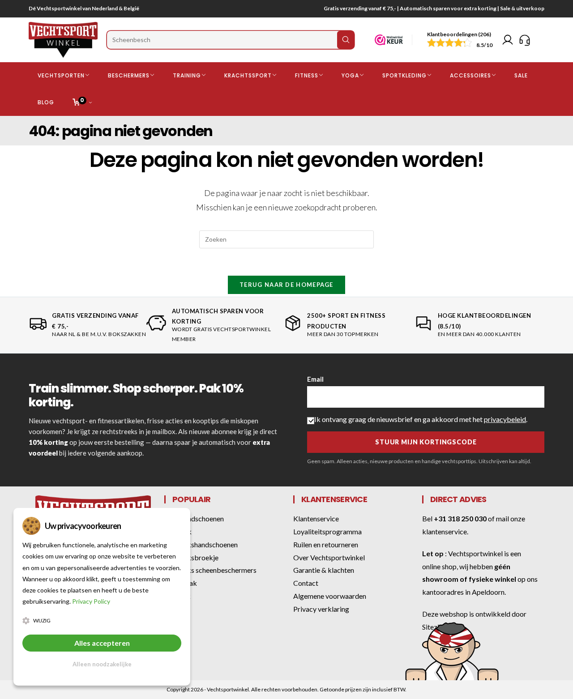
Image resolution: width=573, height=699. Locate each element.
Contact (305, 583)
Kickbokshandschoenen (201, 544)
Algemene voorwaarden (329, 596)
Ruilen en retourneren (325, 544)
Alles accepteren (102, 643)
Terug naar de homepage (286, 284)
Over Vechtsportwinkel (329, 557)
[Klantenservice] (524, 40)
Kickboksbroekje (191, 557)
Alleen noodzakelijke (102, 664)
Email (315, 379)
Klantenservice (316, 518)
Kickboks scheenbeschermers (210, 570)
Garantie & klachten (323, 570)
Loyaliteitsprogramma (327, 531)
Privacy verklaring (321, 609)
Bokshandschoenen (194, 518)
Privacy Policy (91, 601)
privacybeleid (505, 419)
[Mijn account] (507, 40)
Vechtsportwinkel (475, 553)
